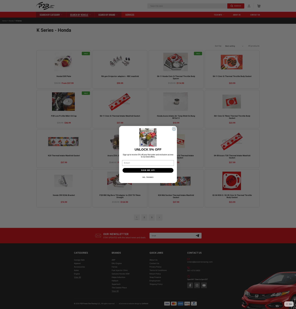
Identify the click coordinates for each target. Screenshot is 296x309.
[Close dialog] (174, 129)
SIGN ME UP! (148, 170)
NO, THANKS (148, 177)
